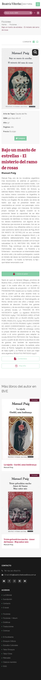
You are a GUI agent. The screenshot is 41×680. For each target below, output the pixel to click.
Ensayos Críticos (9, 641)
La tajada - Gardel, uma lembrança (20, 465)
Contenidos (22, 359)
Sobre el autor (22, 274)
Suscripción (7, 599)
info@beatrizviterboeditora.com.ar (22, 575)
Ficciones (13, 25)
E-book (6, 608)
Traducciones (8, 627)
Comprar (21, 138)
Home (4, 25)
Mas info (22, 366)
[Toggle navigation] (38, 4)
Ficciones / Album (10, 618)
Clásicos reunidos (10, 662)
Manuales (7, 658)
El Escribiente (8, 637)
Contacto (6, 603)
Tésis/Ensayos (9, 650)
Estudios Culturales (10, 645)
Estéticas (6, 622)
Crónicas (6, 631)
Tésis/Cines (7, 654)
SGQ (5, 666)
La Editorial (7, 595)
